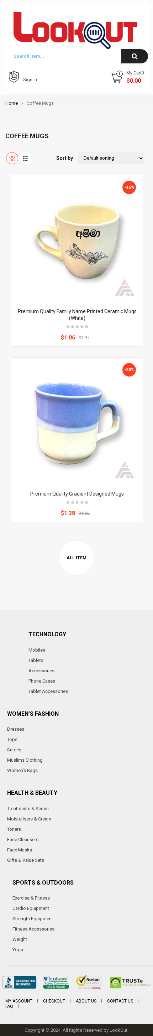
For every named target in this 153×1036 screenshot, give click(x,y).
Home (11, 103)
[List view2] (26, 158)
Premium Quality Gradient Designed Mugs (77, 494)
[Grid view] (12, 158)
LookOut (118, 1030)
